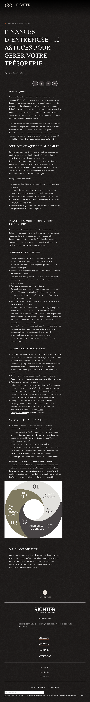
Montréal (45, 656)
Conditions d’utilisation (27, 624)
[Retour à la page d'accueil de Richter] (45, 610)
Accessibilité (23, 627)
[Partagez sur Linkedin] (48, 83)
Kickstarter (38, 397)
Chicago (44, 638)
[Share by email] (55, 83)
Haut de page (45, 597)
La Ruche (50, 397)
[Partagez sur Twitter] (35, 83)
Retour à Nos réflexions (19, 23)
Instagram (44, 676)
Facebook (44, 672)
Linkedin (44, 668)
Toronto (44, 644)
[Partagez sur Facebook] (41, 83)
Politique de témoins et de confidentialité (55, 624)
